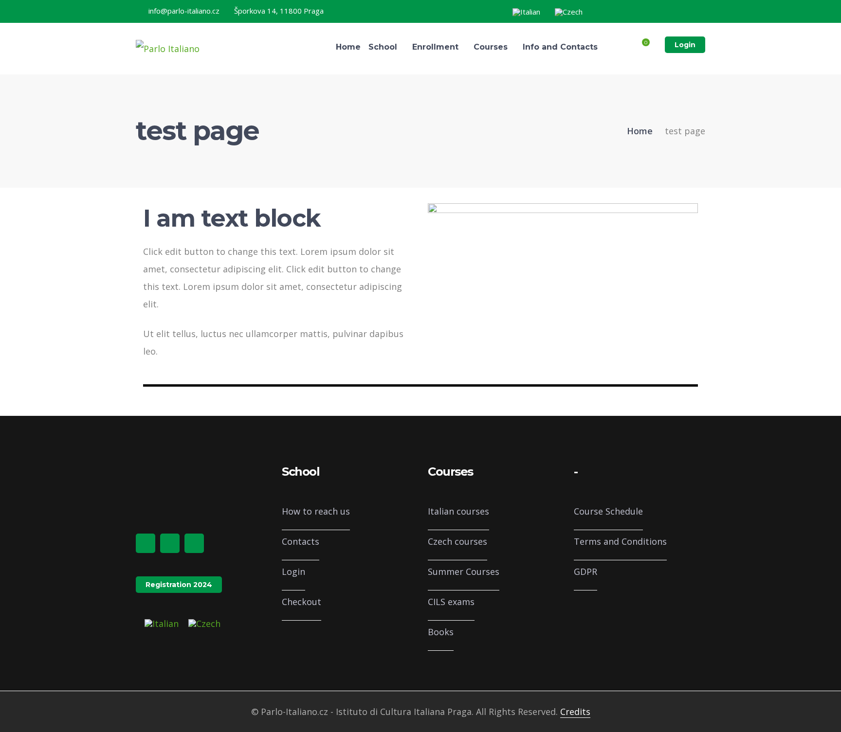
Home (640, 131)
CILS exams (451, 601)
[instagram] (170, 543)
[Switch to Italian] (526, 12)
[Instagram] (682, 11)
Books (441, 632)
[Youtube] (697, 11)
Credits (575, 711)
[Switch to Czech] (568, 12)
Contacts (300, 541)
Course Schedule (608, 511)
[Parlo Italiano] (168, 48)
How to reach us (316, 511)
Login (685, 44)
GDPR (585, 571)
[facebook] (145, 543)
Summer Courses (463, 571)
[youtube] (194, 543)
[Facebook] (666, 11)
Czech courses (457, 541)
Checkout (301, 601)
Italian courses (458, 511)
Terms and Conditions (620, 541)
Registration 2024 (179, 584)
